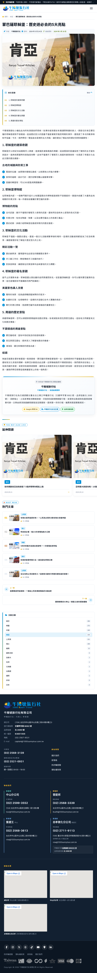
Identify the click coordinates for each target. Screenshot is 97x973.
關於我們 (55, 755)
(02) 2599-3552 (17, 803)
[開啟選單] (91, 8)
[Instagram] (13, 947)
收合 (88, 93)
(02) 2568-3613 (17, 830)
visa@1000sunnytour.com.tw (18, 839)
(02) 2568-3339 (64, 803)
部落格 (54, 760)
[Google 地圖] (44, 947)
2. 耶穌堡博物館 (15, 105)
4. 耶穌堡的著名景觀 (17, 115)
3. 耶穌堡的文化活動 (17, 110)
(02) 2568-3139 (14, 752)
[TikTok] (31, 947)
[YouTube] (38, 947)
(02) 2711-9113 (64, 830)
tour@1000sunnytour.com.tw (18, 812)
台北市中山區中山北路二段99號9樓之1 (68, 808)
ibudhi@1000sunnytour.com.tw (65, 812)
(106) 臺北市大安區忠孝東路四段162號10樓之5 (72, 836)
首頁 (6, 16)
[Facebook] (6, 947)
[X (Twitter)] (19, 947)
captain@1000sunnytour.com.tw (29, 741)
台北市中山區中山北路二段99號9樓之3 (21, 836)
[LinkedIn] (50, 947)
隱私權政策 (56, 770)
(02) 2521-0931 (14, 761)
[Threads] (25, 947)
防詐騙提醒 (56, 765)
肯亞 (11, 16)
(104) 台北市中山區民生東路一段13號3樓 (22, 808)
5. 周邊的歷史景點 (16, 120)
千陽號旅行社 (48, 386)
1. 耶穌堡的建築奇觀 (17, 100)
